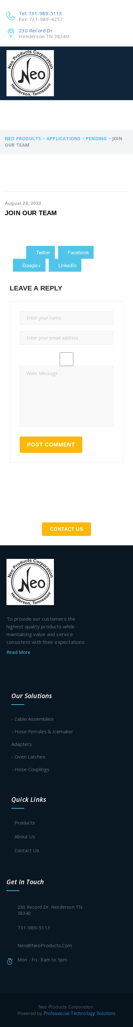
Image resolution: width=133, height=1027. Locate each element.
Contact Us (66, 529)
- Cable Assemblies (32, 719)
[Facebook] (9, 668)
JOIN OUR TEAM (31, 212)
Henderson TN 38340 (44, 36)
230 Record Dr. (36, 30)
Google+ (31, 265)
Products (25, 822)
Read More (19, 652)
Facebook (77, 252)
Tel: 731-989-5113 (40, 13)
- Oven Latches (28, 756)
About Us (25, 836)
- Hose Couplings (30, 769)
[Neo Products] (30, 73)
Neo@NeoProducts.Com (44, 945)
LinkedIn (67, 265)
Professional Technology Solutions (80, 1013)
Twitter (42, 252)
